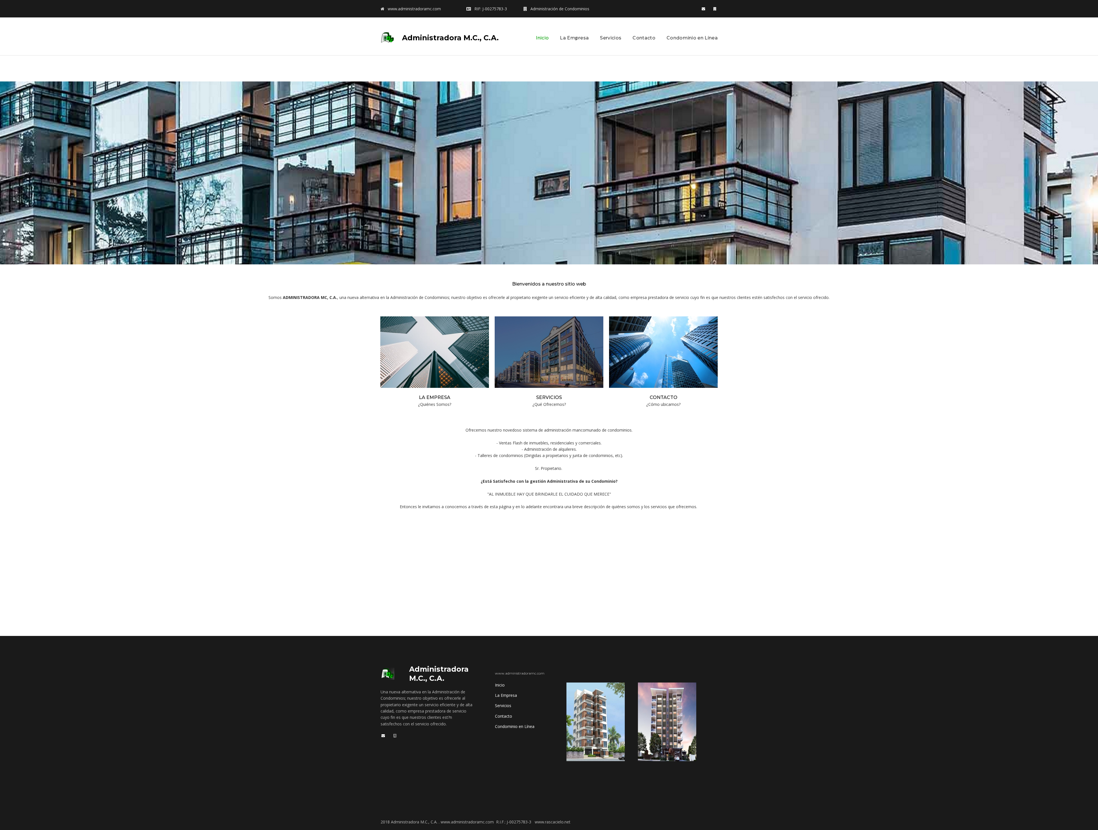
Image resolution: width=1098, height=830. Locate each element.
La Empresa (574, 38)
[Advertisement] (549, 68)
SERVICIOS (549, 397)
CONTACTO (663, 397)
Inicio (542, 38)
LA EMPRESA (434, 397)
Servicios (610, 38)
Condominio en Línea (692, 38)
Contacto (643, 38)
